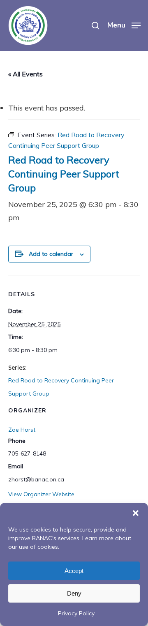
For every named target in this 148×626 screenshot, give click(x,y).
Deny (74, 593)
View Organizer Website (41, 494)
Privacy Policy (76, 613)
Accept (74, 570)
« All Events (25, 74)
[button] (136, 513)
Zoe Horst (21, 429)
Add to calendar (51, 254)
